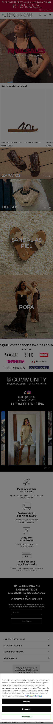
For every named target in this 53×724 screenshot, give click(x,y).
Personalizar (26, 717)
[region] (26, 697)
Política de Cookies (33, 696)
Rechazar (26, 709)
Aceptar (26, 701)
